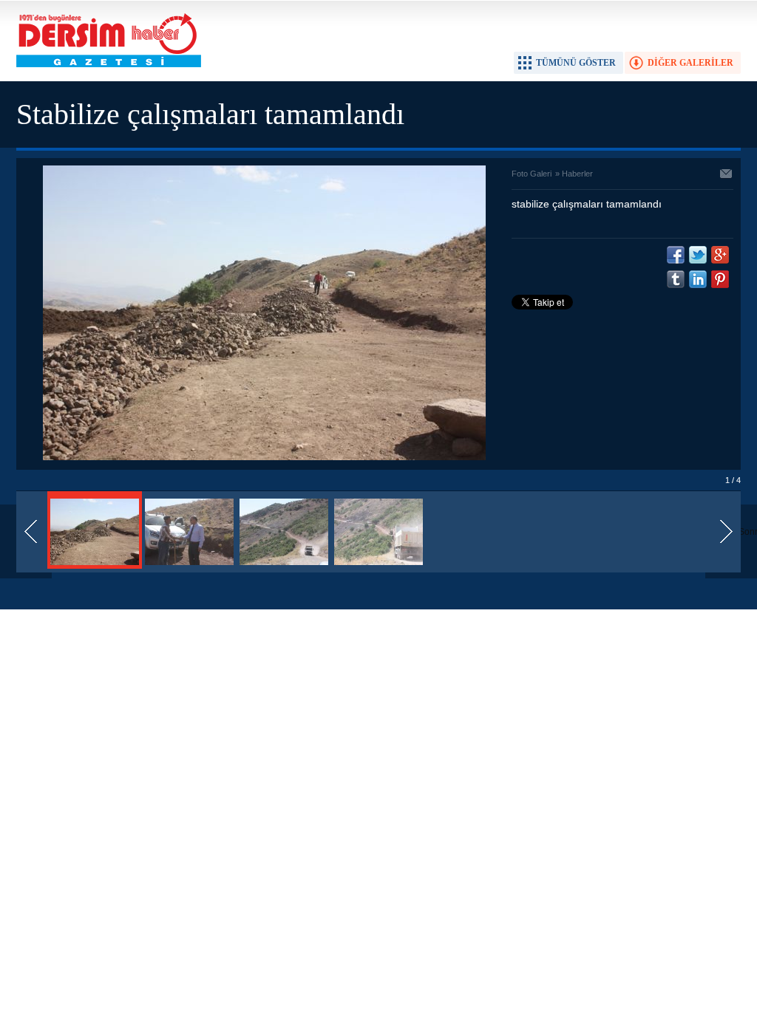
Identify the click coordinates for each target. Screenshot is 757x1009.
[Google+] (720, 255)
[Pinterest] (720, 279)
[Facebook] (676, 255)
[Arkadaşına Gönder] (726, 175)
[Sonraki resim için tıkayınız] (264, 457)
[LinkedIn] (698, 279)
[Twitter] (698, 255)
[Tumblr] (676, 279)
